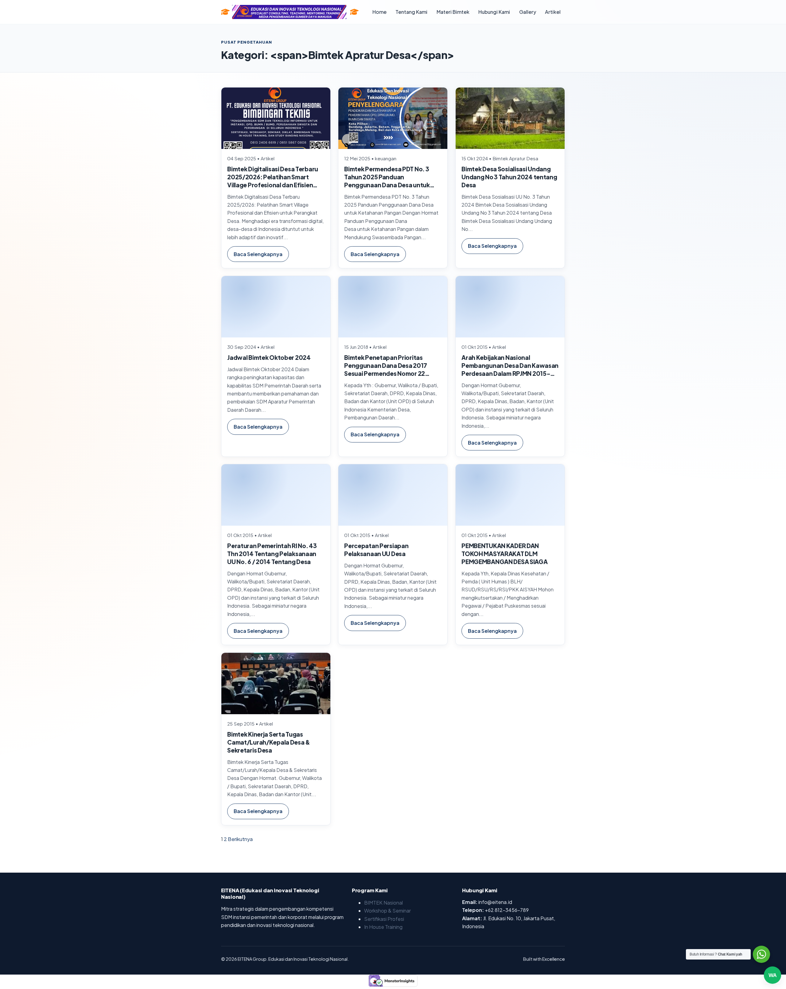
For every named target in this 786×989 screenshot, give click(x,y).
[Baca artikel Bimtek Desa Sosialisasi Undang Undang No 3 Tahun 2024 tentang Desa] (510, 118)
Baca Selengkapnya (258, 254)
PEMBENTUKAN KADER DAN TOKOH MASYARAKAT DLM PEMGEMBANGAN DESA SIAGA (504, 553)
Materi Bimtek (453, 12)
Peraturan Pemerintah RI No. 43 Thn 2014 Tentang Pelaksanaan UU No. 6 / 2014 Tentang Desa (272, 553)
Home (379, 12)
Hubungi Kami (494, 12)
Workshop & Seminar (387, 910)
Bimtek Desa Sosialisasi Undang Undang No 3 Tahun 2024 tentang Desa (509, 177)
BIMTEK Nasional (383, 902)
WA (772, 971)
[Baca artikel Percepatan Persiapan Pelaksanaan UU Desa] (392, 495)
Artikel (553, 12)
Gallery (527, 12)
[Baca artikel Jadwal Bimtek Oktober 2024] (275, 306)
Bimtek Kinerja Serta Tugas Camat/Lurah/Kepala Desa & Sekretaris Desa (268, 742)
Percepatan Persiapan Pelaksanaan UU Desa (376, 549)
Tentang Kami (411, 12)
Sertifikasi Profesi (384, 919)
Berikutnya (240, 839)
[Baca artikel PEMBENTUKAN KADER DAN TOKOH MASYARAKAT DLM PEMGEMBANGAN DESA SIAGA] (510, 495)
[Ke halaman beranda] (354, 12)
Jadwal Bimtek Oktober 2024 (269, 357)
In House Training (383, 927)
